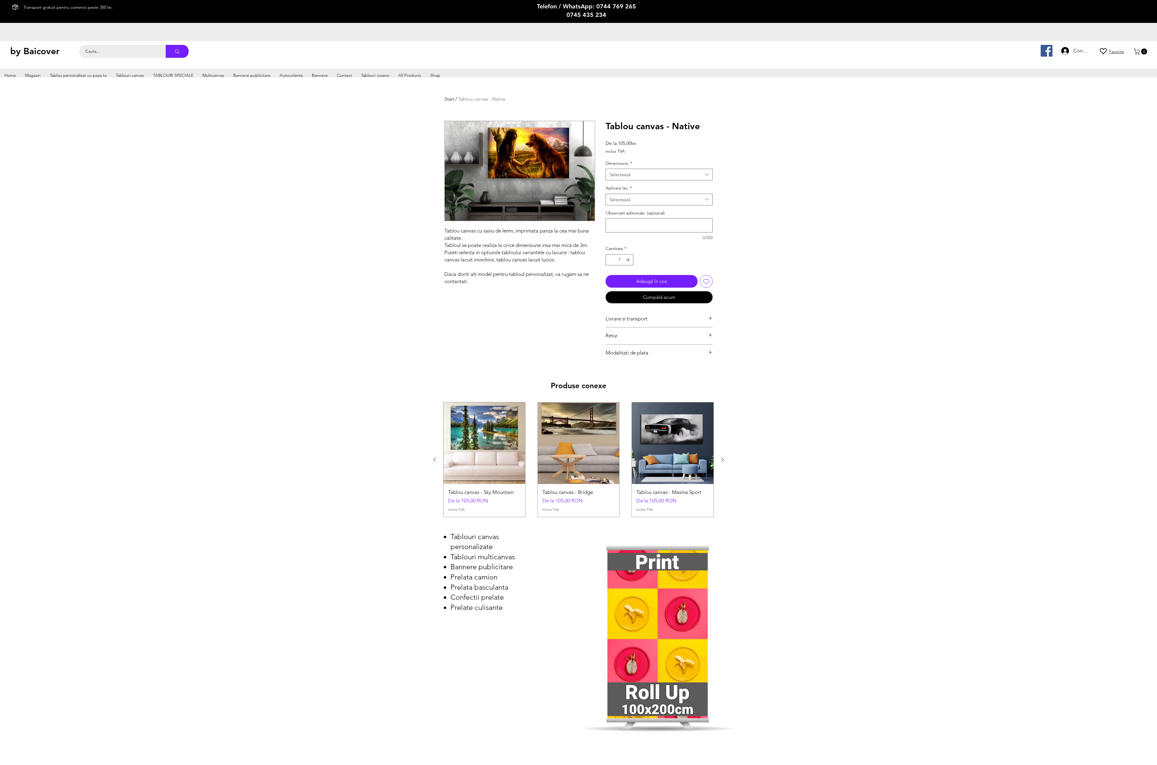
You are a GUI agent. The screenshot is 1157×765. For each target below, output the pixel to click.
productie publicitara (343, 46)
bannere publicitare (315, 52)
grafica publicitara (427, 57)
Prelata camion (473, 577)
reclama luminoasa (447, 52)
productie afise (311, 46)
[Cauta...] (177, 51)
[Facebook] (1046, 51)
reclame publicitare (413, 52)
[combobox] (659, 174)
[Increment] (628, 259)
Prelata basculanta (479, 587)
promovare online (396, 57)
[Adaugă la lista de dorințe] (706, 281)
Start (449, 99)
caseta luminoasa (436, 46)
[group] (578, 459)
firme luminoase (376, 46)
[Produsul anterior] (434, 459)
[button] (1141, 51)
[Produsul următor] (722, 459)
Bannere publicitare (481, 566)
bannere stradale (347, 52)
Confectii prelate (477, 597)
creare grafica (456, 57)
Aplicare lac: (619, 188)
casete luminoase (406, 46)
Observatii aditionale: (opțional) (635, 213)
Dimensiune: (619, 163)
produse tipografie (364, 57)
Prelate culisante (476, 607)
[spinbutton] (619, 259)
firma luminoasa (466, 46)
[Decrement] (610, 259)
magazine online (332, 57)
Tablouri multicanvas (482, 556)
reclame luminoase (379, 52)
